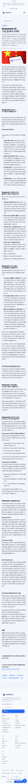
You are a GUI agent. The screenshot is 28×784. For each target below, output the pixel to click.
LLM (22, 678)
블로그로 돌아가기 (8, 21)
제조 (3, 743)
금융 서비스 (5, 741)
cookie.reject (9, 781)
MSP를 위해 (18, 727)
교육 (3, 747)
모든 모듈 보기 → (6, 731)
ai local (5, 678)
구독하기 (5, 711)
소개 (3, 754)
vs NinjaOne (18, 745)
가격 (15, 773)
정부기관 (4, 745)
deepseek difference (14, 678)
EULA (12, 773)
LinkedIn (20, 773)
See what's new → (14, 8)
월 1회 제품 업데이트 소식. (7, 704)
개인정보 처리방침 (6, 773)
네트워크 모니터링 (6, 725)
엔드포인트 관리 (6, 719)
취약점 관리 (5, 729)
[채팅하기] (25, 781)
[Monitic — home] (6, 13)
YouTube (4, 776)
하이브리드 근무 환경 (20, 725)
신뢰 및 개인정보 (19, 770)
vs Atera (17, 747)
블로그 (16, 741)
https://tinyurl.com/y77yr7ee (10, 669)
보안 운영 (17, 723)
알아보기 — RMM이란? (20, 743)
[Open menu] (24, 12)
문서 (16, 739)
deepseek (5, 675)
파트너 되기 (5, 761)
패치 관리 (4, 721)
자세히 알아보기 (17, 779)
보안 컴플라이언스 (6, 727)
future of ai (20, 675)
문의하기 (4, 763)
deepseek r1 (12, 675)
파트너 (3, 759)
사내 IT (17, 719)
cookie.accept (18, 781)
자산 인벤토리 (5, 723)
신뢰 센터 (4, 757)
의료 (3, 739)
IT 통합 (17, 721)
